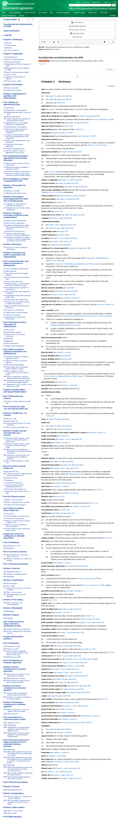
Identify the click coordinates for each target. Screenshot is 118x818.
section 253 (78, 672)
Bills (51, 12)
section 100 (60, 496)
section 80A (84, 123)
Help (114, 2)
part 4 (59, 228)
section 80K (64, 96)
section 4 (66, 443)
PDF (44, 42)
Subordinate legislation (78, 26)
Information (104, 12)
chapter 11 (52, 228)
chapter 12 (58, 669)
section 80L (75, 199)
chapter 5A (52, 96)
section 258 (74, 669)
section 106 (64, 113)
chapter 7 (52, 109)
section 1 (68, 352)
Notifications (92, 12)
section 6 (97, 264)
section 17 (79, 591)
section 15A (85, 506)
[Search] (114, 5)
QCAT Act (98, 490)
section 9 (68, 732)
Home (4, 12)
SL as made (43, 12)
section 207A (69, 225)
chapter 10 (56, 218)
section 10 (65, 752)
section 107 (58, 211)
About (78, 2)
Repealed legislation (63, 12)
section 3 (111, 86)
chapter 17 (81, 376)
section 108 (65, 510)
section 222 (67, 218)
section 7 (70, 709)
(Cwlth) (85, 316)
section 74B (68, 126)
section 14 (75, 298)
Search (21, 15)
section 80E (78, 109)
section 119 (61, 103)
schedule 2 (67, 298)
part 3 (102, 145)
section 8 (78, 666)
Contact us (107, 2)
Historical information (9, 15)
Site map (86, 2)
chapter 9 (51, 225)
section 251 (79, 129)
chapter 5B (52, 99)
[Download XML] (49, 42)
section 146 (53, 172)
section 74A (61, 202)
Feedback (113, 15)
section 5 (68, 429)
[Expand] (28, 19)
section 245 (50, 416)
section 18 (65, 486)
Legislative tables (79, 12)
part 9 (70, 632)
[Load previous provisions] (77, 76)
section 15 (67, 612)
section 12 (96, 716)
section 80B (64, 729)
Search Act (78, 37)
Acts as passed (30, 12)
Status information (12, 31)
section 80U (64, 99)
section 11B (62, 382)
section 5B (73, 385)
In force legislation (15, 12)
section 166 (80, 632)
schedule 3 (82, 196)
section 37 (62, 235)
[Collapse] (32, 19)
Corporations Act (74, 474)
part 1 (58, 225)
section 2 (68, 563)
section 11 (101, 432)
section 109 (64, 231)
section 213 (89, 616)
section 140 (91, 659)
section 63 (88, 722)
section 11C (65, 436)
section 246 (69, 228)
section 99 (71, 294)
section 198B (73, 762)
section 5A (74, 493)
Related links (96, 2)
